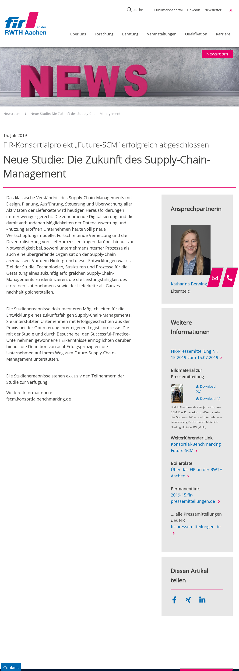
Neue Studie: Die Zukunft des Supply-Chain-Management (75, 113)
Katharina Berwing (189, 284)
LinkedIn (193, 10)
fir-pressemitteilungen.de (196, 526)
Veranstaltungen (161, 34)
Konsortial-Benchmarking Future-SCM (196, 447)
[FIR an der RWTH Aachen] (25, 23)
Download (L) (209, 398)
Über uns (78, 34)
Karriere (223, 34)
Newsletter (212, 10)
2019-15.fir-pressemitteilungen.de (193, 498)
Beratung (130, 34)
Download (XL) (206, 389)
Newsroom (12, 113)
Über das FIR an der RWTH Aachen (196, 473)
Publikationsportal (168, 10)
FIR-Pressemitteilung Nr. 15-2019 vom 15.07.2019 (194, 354)
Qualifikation (196, 34)
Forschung (104, 34)
